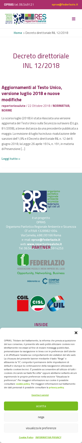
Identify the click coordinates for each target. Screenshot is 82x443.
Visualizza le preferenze (41, 428)
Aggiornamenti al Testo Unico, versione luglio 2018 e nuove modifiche (32, 93)
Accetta (41, 406)
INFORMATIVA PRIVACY (48, 437)
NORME (7, 110)
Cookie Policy (26, 437)
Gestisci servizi (40, 395)
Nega (41, 417)
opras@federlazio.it (65, 4)
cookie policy (23, 384)
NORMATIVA (61, 105)
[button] (76, 333)
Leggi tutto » (11, 158)
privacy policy (56, 387)
